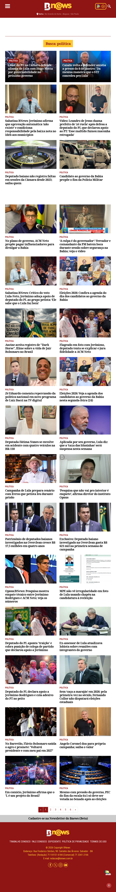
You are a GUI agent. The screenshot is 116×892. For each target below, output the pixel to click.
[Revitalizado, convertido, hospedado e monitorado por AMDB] (108, 872)
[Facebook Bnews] (50, 865)
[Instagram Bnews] (60, 865)
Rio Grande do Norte (53, 14)
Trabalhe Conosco (20, 841)
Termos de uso (98, 841)
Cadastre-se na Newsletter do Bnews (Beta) (58, 818)
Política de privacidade (75, 841)
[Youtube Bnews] (65, 865)
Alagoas (66, 14)
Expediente (54, 841)
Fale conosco (39, 841)
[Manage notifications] (108, 885)
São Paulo (75, 14)
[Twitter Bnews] (55, 865)
